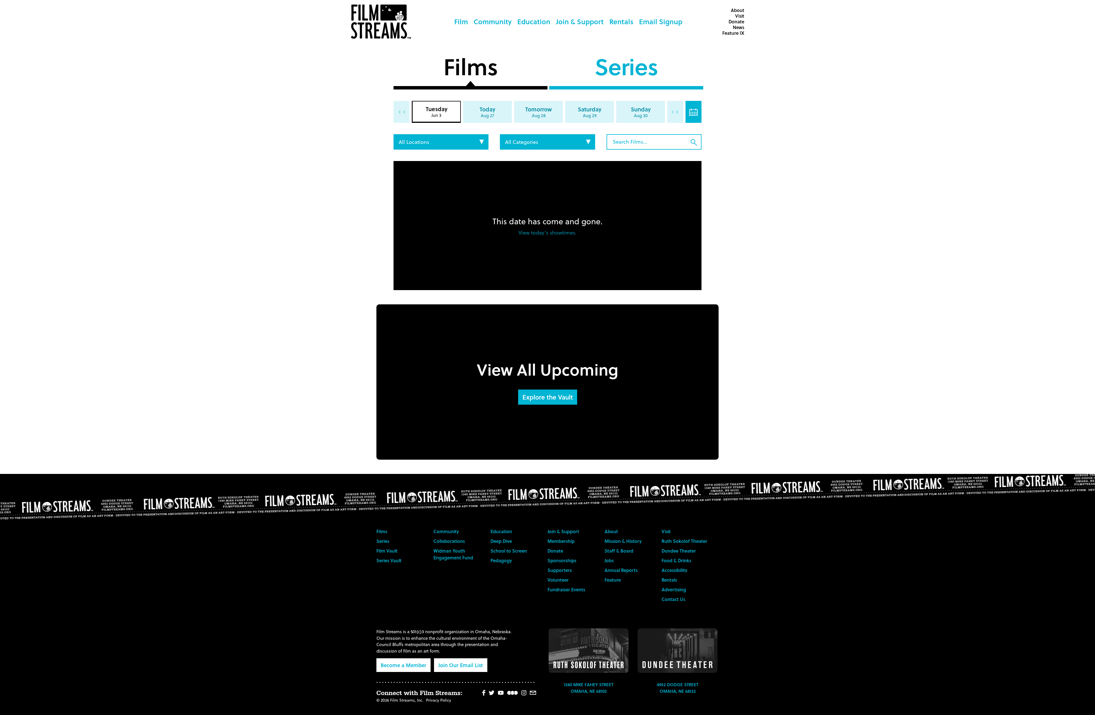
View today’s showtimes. (547, 232)
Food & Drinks (676, 560)
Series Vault (389, 560)
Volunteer (558, 580)
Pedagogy (501, 560)
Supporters (560, 570)
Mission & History (623, 541)
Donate (736, 21)
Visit (739, 16)
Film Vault (387, 550)
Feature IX (733, 33)
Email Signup (660, 22)
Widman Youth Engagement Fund (453, 554)
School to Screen (508, 550)
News (738, 27)
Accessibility (674, 570)
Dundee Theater (679, 550)
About (737, 10)
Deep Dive (501, 541)
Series (626, 69)
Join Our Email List (460, 665)
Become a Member (403, 665)
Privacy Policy (438, 700)
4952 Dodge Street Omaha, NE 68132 (677, 687)
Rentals (621, 22)
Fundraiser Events (566, 589)
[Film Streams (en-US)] (382, 22)
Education (533, 22)
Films (470, 69)
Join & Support (580, 22)
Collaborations (449, 541)
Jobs (609, 560)
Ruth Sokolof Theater (684, 541)
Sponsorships (562, 560)
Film (461, 22)
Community (493, 22)
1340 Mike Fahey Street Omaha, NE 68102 (588, 687)
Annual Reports (621, 570)
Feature (613, 580)
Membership (561, 541)
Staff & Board (619, 550)
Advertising (674, 589)
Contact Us (673, 599)
